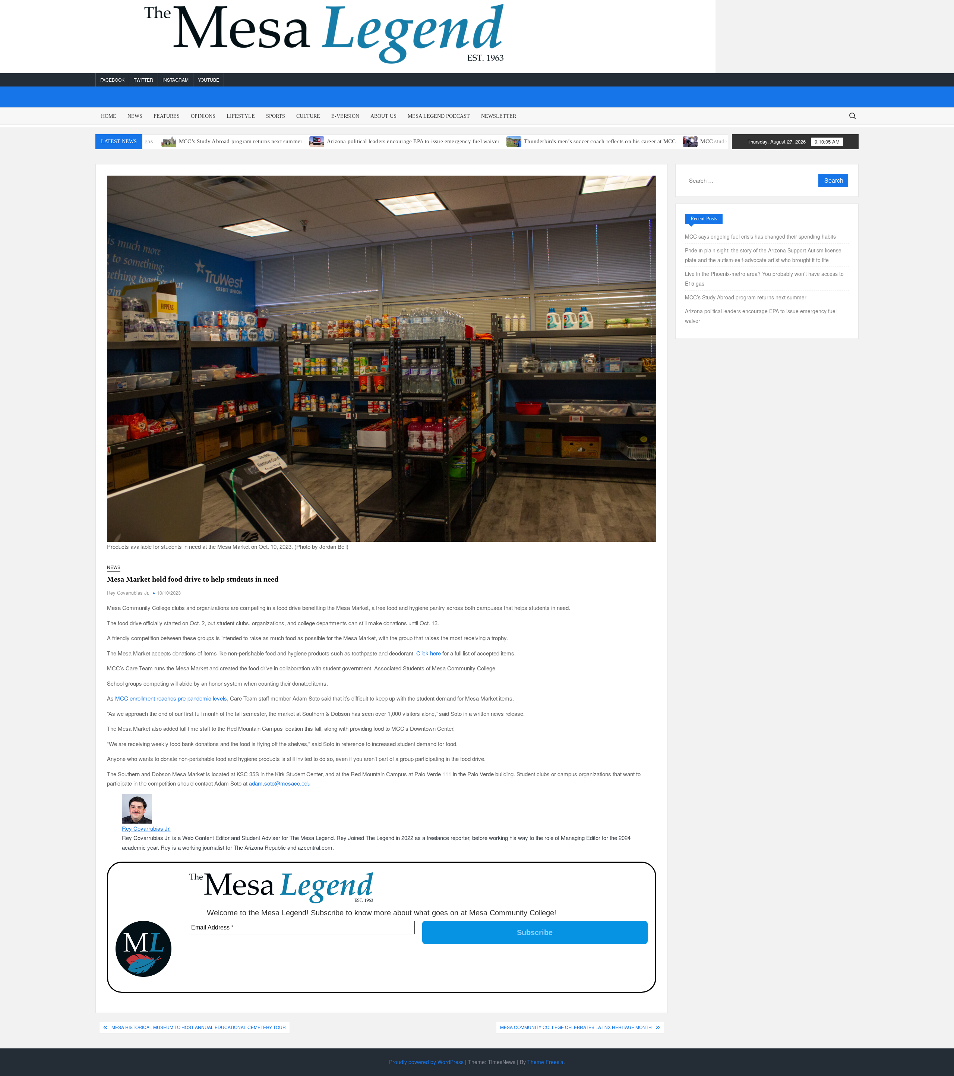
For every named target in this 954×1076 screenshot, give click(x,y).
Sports (275, 116)
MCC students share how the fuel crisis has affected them (707, 141)
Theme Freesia (545, 1062)
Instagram (175, 79)
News (134, 116)
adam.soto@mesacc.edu (279, 783)
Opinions (203, 116)
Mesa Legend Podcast (439, 116)
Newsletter (498, 116)
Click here (428, 653)
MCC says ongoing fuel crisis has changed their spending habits (760, 236)
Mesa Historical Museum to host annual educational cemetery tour (198, 1027)
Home (108, 116)
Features (167, 116)
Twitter (143, 79)
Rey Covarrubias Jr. (128, 592)
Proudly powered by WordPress (426, 1062)
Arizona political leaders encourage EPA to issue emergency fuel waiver (351, 141)
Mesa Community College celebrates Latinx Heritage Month (576, 1027)
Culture (308, 116)
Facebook (112, 79)
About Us (383, 116)
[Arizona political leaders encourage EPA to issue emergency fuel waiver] (256, 141)
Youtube (208, 79)
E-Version (345, 116)
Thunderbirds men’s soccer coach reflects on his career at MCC (538, 141)
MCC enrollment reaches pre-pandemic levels (171, 698)
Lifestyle (241, 116)
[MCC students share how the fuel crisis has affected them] (630, 141)
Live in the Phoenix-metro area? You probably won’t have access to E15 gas (764, 278)
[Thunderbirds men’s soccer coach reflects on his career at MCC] (453, 141)
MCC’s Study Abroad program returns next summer (179, 141)
